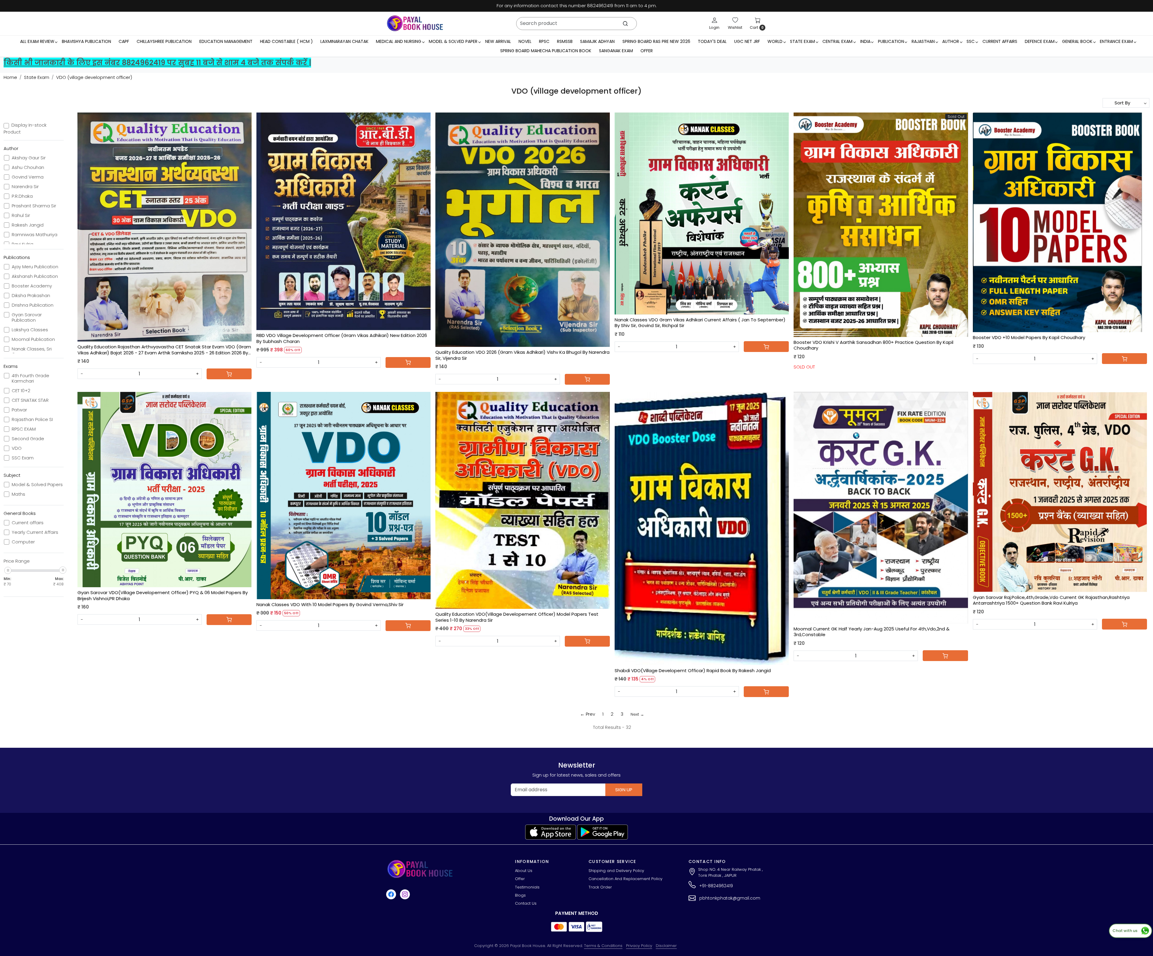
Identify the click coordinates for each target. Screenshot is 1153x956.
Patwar (19, 410)
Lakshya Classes (30, 329)
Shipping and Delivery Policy (616, 870)
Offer (646, 51)
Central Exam (837, 41)
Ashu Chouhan (28, 167)
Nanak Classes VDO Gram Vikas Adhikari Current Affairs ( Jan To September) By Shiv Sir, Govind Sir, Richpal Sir (700, 323)
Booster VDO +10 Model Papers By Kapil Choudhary (1029, 338)
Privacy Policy (639, 945)
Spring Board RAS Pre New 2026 (656, 41)
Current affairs (28, 522)
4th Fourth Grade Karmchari (30, 378)
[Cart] (229, 373)
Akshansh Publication (35, 276)
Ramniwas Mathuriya (34, 234)
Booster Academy (32, 286)
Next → (637, 714)
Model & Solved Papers (37, 484)
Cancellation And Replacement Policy (625, 879)
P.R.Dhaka (22, 196)
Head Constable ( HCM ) (286, 41)
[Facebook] (392, 894)
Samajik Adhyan (597, 41)
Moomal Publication (33, 339)
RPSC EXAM (24, 429)
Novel (525, 41)
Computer (23, 542)
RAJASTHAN (923, 41)
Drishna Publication (32, 305)
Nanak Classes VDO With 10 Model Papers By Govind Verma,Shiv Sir (330, 605)
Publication (891, 41)
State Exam (802, 41)
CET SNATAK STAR (30, 400)
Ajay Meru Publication (35, 266)
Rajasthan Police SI (32, 419)
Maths (18, 494)
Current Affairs (999, 41)
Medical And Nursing (398, 41)
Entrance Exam (1116, 41)
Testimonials (527, 887)
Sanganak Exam (616, 51)
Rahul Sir (21, 215)
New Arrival (498, 41)
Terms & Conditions (603, 945)
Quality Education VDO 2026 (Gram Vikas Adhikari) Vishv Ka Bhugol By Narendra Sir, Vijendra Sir (522, 355)
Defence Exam (1040, 41)
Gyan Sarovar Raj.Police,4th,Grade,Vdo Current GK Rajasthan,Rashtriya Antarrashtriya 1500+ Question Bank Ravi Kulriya (1051, 600)
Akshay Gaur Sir (29, 158)
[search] (625, 23)
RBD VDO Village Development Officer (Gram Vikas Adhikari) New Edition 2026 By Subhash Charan (341, 338)
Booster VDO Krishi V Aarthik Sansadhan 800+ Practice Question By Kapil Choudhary (873, 345)
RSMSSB (565, 41)
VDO (17, 448)
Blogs (520, 895)
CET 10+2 (21, 390)
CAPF (124, 41)
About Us (523, 870)
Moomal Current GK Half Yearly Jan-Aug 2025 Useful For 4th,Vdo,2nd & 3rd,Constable (871, 632)
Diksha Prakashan (31, 295)
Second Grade (28, 438)
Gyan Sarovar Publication (27, 317)
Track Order (600, 887)
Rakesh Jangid (28, 225)
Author (950, 41)
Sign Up (623, 789)
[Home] (415, 23)
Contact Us (526, 903)
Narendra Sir (25, 186)
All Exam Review (37, 41)
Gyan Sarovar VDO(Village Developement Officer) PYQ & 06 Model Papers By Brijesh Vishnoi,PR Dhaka (162, 595)
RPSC (544, 41)
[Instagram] (405, 894)
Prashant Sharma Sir (34, 206)
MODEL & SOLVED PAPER (453, 41)
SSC (971, 41)
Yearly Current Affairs (35, 532)
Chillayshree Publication (164, 41)
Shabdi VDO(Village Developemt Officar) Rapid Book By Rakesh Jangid (693, 671)
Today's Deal (712, 41)
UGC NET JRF (747, 41)
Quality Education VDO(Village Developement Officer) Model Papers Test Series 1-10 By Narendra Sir (516, 617)
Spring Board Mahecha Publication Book (545, 51)
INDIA (865, 41)
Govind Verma (28, 177)
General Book (1077, 41)
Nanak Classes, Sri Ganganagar (32, 351)
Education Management (226, 41)
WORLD (774, 41)
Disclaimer (666, 945)
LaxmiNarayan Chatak (344, 41)
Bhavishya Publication (86, 41)
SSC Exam (23, 458)
